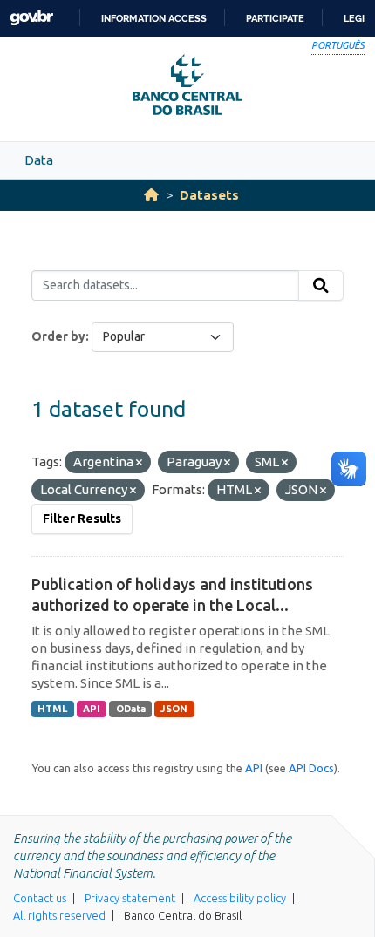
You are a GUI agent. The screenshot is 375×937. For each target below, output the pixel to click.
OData (131, 708)
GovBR (31, 18)
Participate (275, 18)
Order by (58, 336)
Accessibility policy (240, 898)
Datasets (209, 194)
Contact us (39, 898)
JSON (174, 708)
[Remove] (139, 463)
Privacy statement (130, 898)
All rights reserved (59, 915)
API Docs (311, 768)
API (91, 708)
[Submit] (321, 286)
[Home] (151, 194)
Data (38, 160)
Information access (154, 18)
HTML (52, 708)
